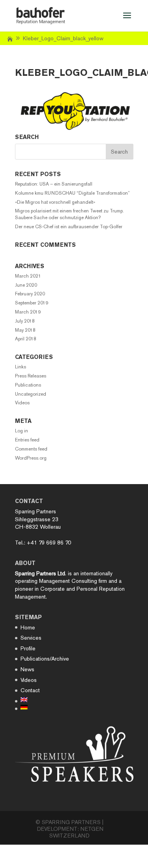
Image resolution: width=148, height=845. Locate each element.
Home (28, 627)
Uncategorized (30, 394)
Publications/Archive (45, 658)
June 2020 (26, 285)
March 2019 (28, 312)
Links (20, 367)
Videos (22, 403)
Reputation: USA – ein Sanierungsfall (53, 184)
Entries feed (27, 440)
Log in (21, 431)
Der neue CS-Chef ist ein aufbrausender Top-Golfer (68, 226)
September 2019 (31, 303)
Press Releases (30, 376)
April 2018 (25, 339)
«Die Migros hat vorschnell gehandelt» (55, 202)
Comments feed (31, 449)
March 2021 (28, 276)
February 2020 (30, 294)
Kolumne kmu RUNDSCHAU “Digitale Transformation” (72, 193)
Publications (28, 385)
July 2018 (25, 321)
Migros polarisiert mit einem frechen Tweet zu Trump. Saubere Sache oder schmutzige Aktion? (69, 214)
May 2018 (25, 330)
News (27, 669)
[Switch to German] (45, 707)
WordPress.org (31, 458)
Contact (30, 690)
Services (31, 637)
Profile (28, 648)
